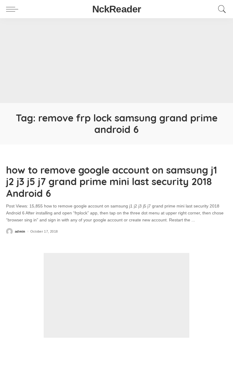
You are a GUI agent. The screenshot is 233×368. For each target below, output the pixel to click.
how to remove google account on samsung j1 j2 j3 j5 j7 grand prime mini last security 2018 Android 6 (111, 181)
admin (20, 231)
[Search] (220, 9)
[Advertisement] (116, 60)
